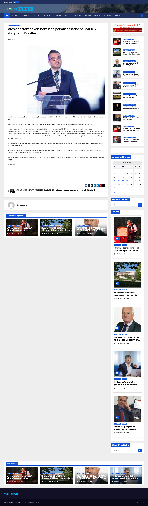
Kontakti (142, 502)
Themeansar (36, 502)
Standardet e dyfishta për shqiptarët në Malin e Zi (131, 107)
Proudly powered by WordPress (13, 502)
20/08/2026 (119, 432)
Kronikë (47, 15)
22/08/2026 (119, 254)
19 (123, 181)
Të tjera (106, 15)
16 (140, 177)
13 (127, 177)
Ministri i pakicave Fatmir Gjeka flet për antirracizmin (131, 119)
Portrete (133, 137)
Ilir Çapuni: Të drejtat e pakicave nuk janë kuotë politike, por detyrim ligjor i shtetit (131, 76)
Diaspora (57, 15)
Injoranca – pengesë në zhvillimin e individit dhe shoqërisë (131, 86)
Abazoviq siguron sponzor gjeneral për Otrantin (74, 190)
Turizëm (78, 15)
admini (23, 205)
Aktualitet (25, 15)
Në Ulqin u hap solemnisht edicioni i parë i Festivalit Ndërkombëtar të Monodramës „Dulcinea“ (131, 131)
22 (135, 181)
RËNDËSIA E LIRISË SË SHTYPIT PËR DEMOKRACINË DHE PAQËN (32, 191)
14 (131, 177)
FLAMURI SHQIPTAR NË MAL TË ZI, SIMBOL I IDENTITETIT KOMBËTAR (91, 230)
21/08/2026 (119, 388)
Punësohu (119, 15)
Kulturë (68, 15)
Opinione (87, 225)
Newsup (29, 502)
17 (115, 181)
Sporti (97, 15)
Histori (88, 15)
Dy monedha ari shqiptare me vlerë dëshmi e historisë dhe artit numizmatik (131, 98)
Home (136, 502)
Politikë (37, 15)
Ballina (15, 15)
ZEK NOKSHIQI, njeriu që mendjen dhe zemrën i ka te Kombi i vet (131, 141)
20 (127, 181)
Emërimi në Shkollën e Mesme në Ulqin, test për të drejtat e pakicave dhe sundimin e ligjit (131, 54)
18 (119, 181)
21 (131, 181)
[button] (139, 15)
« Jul (114, 193)
